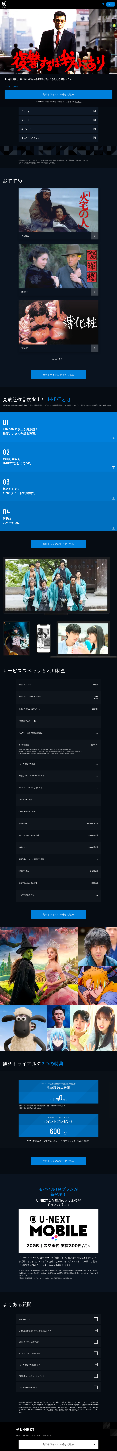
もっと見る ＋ (58, 358)
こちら (78, 101)
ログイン (110, 4)
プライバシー (35, 1435)
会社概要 (26, 1435)
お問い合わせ (47, 1435)
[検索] (103, 4)
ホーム (18, 1435)
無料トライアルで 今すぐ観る (58, 94)
